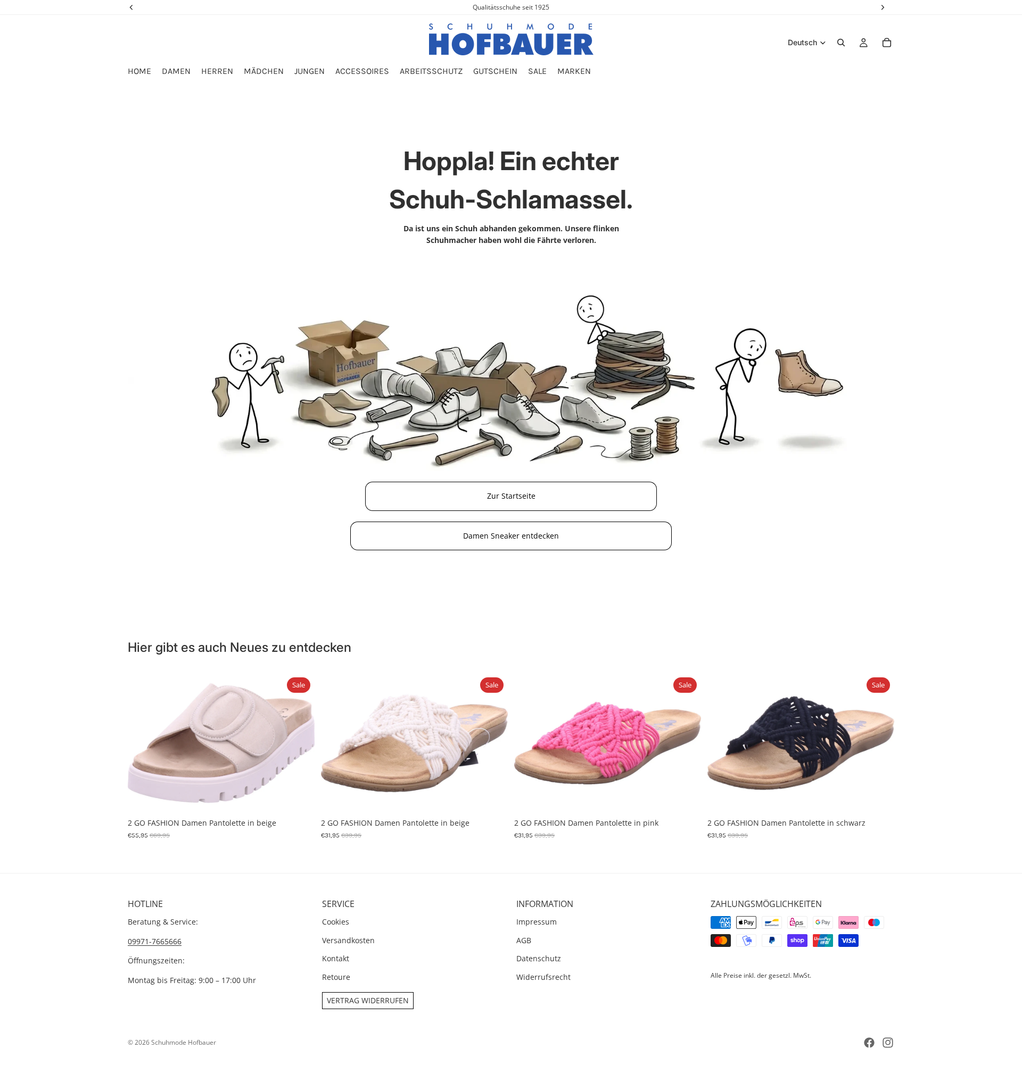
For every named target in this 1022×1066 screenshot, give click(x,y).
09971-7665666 (155, 941)
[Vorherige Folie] (144, 743)
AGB (523, 940)
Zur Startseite (511, 496)
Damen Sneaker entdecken (511, 536)
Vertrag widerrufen (368, 1000)
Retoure (336, 977)
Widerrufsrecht (543, 977)
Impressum (536, 922)
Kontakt (335, 958)
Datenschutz (538, 958)
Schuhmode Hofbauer (183, 1042)
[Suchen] (841, 42)
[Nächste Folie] (299, 743)
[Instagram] (887, 1042)
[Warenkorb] (887, 42)
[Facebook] (869, 1042)
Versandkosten (348, 940)
